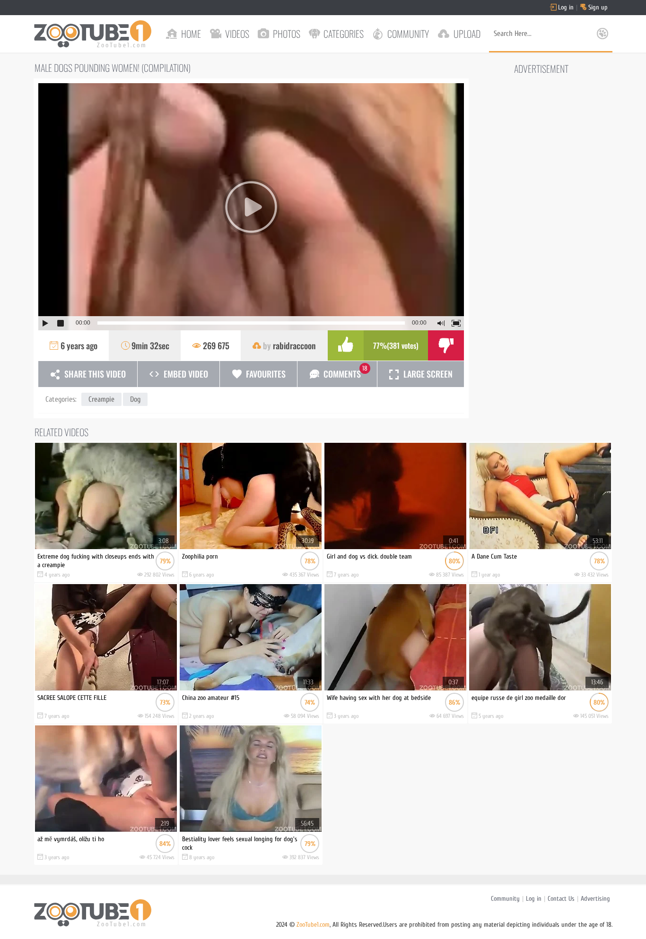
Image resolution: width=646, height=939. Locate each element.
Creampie (101, 399)
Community (505, 899)
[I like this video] (346, 345)
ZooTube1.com (313, 925)
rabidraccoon (294, 345)
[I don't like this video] (446, 345)
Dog (135, 399)
